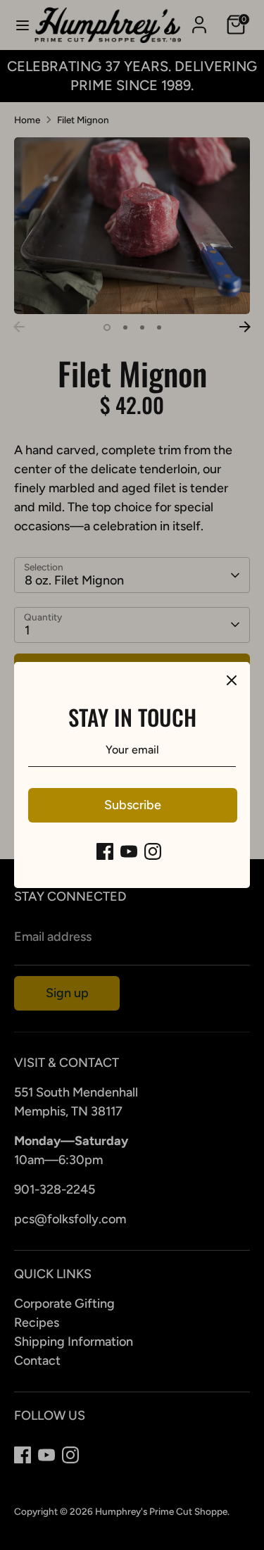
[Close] (231, 680)
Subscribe (132, 805)
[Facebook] (104, 851)
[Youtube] (128, 851)
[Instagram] (152, 851)
